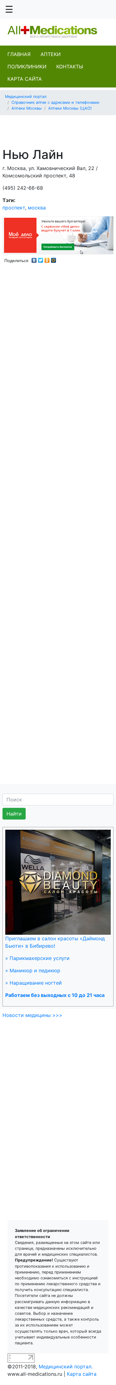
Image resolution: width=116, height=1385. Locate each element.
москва (37, 208)
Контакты (69, 66)
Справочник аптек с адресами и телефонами (55, 102)
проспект (13, 208)
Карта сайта (24, 79)
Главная (19, 54)
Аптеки (51, 54)
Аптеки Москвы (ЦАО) (70, 108)
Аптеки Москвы (26, 108)
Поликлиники (26, 66)
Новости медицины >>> (32, 1015)
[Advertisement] (60, 128)
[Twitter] (40, 258)
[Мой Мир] (53, 258)
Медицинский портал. (65, 1366)
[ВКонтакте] (34, 258)
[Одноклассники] (47, 258)
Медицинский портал (26, 96)
